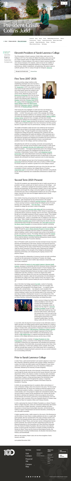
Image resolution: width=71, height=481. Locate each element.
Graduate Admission (40, 455)
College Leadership (12, 41)
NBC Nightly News (25, 334)
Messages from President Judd (7, 57)
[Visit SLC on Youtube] (37, 476)
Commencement (33, 40)
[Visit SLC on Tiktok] (28, 476)
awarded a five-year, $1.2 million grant (33, 147)
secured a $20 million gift (35, 209)
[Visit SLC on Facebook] (30, 476)
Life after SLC (50, 459)
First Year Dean (36, 204)
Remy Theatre (27, 121)
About (6, 41)
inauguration (20, 87)
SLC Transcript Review (50, 458)
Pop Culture (53, 42)
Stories (40, 38)
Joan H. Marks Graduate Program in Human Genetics (39, 229)
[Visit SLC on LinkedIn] (39, 476)
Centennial (32, 38)
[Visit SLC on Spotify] (35, 476)
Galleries (62, 38)
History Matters (19, 103)
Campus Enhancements (47, 40)
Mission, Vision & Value (57, 40)
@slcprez (49, 67)
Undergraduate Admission (39, 453)
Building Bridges (27, 106)
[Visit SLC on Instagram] (26, 476)
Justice (19, 102)
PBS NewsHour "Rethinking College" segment (42, 329)
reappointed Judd (19, 170)
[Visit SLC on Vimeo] (33, 476)
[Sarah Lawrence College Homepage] (9, 452)
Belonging (30, 102)
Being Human (33, 103)
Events (44, 38)
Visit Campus (44, 44)
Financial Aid (29, 460)
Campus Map (30, 465)
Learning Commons (40, 201)
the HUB (37, 284)
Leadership (32, 42)
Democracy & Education (21, 95)
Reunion (39, 40)
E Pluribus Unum (30, 100)
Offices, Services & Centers (35, 44)
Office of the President (22, 41)
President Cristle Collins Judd (7, 52)
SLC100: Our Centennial (50, 455)
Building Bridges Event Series (53, 38)
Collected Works (7, 54)
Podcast (47, 42)
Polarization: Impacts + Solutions (29, 105)
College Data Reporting (40, 42)
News (36, 38)
